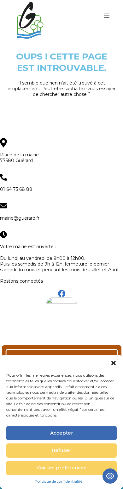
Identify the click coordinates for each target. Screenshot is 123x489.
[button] (113, 363)
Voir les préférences (61, 468)
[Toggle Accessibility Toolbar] (110, 476)
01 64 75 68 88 (16, 189)
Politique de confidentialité (58, 481)
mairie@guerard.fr (19, 218)
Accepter (61, 433)
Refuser (61, 450)
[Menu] (106, 16)
